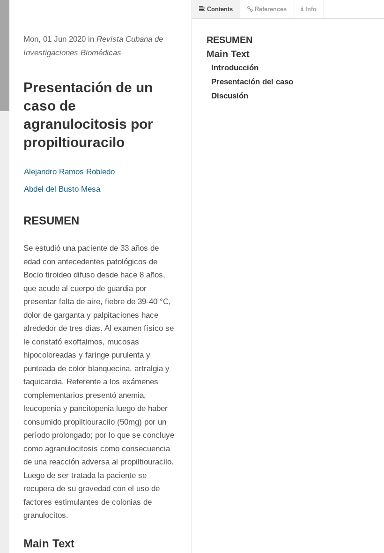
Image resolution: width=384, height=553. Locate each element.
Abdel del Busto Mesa (62, 189)
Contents (219, 9)
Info (310, 9)
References (270, 9)
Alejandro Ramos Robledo (69, 171)
